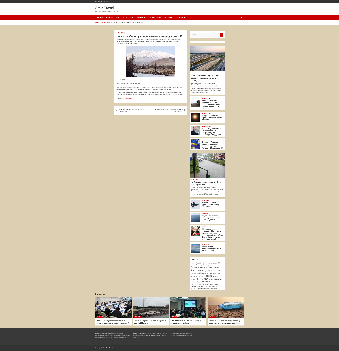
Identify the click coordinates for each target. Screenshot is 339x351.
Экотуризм (201, 284)
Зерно (214, 270)
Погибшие (200, 276)
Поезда (208, 275)
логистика (203, 286)
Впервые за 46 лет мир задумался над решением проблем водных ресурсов (224, 322)
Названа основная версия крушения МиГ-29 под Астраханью (212, 205)
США (206, 279)
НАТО (206, 273)
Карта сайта (180, 17)
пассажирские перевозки (203, 288)
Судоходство (128, 17)
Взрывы (193, 265)
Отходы (219, 273)
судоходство (213, 288)
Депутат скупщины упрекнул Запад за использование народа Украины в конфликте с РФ (211, 104)
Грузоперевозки (198, 267)
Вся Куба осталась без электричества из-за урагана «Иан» (169, 110)
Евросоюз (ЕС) (217, 267)
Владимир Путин (201, 265)
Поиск (221, 35)
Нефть (210, 273)
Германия (213, 265)
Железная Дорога (201, 270)
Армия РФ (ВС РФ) (201, 263)
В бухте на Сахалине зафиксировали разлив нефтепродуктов (211, 218)
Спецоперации (218, 279)
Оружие (214, 273)
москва (208, 286)
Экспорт (207, 284)
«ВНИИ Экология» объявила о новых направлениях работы (186, 322)
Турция (199, 282)
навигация (193, 288)
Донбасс (211, 267)
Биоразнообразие (213, 263)
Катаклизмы (141, 17)
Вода (208, 265)
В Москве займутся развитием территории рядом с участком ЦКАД (205, 78)
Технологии (193, 282)
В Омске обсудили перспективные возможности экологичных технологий (113, 322)
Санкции (211, 279)
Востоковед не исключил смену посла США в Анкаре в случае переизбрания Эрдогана (212, 132)
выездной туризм (195, 286)
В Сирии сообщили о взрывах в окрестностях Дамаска (212, 118)
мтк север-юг (214, 286)
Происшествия (155, 17)
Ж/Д (117, 17)
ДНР (206, 267)
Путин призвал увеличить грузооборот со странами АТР (131, 110)
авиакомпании (214, 284)
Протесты (193, 279)
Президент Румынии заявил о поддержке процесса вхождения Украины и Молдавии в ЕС (212, 145)
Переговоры (194, 276)
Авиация (109, 17)
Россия (200, 279)
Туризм (100, 17)
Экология (168, 17)
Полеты (215, 276)
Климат (193, 273)
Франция (213, 282)
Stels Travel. (105, 8)
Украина (206, 281)
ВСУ (219, 263)
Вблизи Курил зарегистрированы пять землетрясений (211, 248)
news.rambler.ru (127, 98)
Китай (218, 270)
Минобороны (201, 273)
